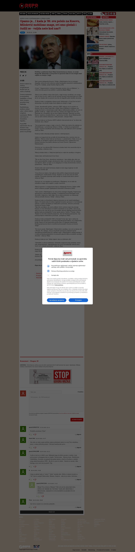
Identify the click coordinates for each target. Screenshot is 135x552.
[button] (67, 275)
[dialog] (67, 276)
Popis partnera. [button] (59, 285)
